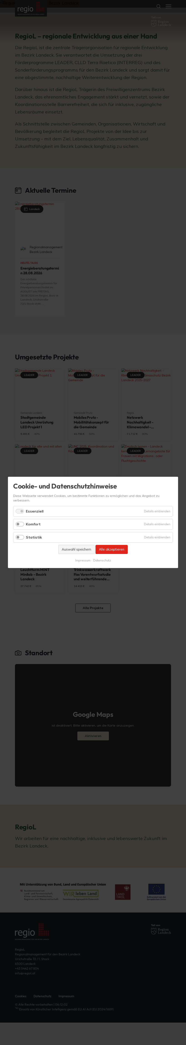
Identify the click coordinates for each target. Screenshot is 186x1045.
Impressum (83, 560)
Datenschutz (102, 560)
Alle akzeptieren (111, 549)
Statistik (34, 537)
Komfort (33, 524)
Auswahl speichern (76, 549)
